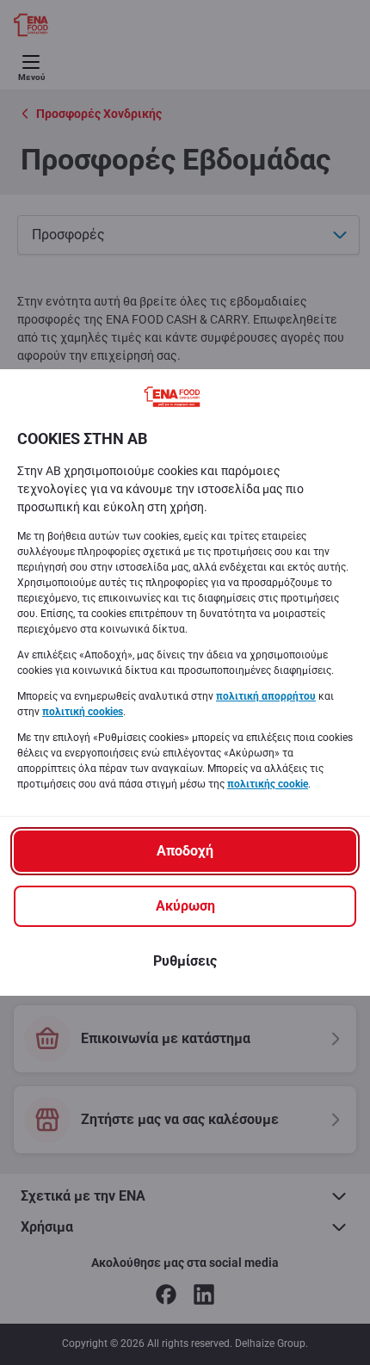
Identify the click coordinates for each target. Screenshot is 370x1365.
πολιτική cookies (82, 712)
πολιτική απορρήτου (266, 696)
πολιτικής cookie (267, 784)
